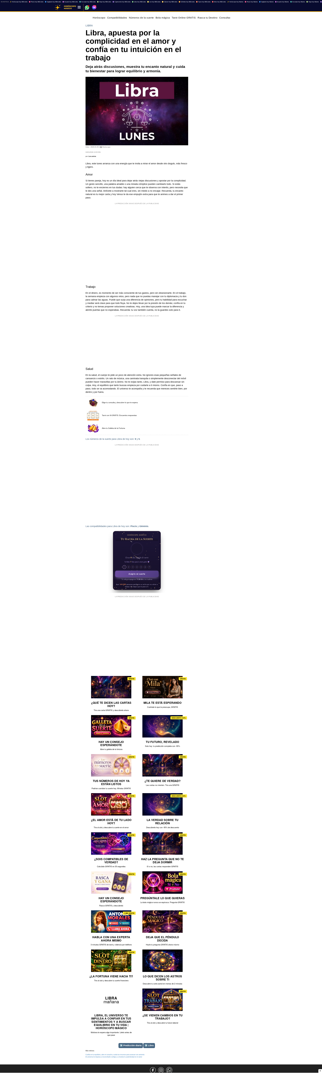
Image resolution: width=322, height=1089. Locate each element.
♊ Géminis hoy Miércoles (187, 2)
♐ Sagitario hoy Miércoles (53, 2)
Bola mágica (163, 17)
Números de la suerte (141, 17)
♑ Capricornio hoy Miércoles (121, 2)
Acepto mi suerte (137, 573)
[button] (137, 548)
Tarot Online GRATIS (184, 17)
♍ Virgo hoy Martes (312, 2)
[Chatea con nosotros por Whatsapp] (169, 1070)
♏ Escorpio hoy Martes (297, 2)
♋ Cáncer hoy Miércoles (169, 2)
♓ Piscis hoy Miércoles (36, 2)
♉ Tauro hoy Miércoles (203, 2)
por (91, 156)
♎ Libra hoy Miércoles (139, 2)
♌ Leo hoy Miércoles (153, 2)
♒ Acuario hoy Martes (282, 2)
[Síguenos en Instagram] (161, 1070)
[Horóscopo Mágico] (57, 7)
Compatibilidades (117, 17)
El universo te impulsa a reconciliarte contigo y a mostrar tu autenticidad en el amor (114, 1057)
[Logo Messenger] (94, 7)
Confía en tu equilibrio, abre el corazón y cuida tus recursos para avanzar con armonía (115, 1055)
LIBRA (89, 25)
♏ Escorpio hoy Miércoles (87, 2)
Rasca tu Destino (207, 17)
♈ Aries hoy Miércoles (219, 2)
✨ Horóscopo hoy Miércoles (19, 2)
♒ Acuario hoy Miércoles (70, 2)
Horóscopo (99, 17)
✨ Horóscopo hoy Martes (235, 2)
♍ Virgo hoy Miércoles (104, 2)
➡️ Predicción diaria (131, 1045)
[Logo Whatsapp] (87, 6)
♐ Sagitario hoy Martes (266, 2)
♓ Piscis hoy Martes (251, 2)
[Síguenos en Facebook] (153, 1070)
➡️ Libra (149, 1045)
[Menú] (79, 7)
